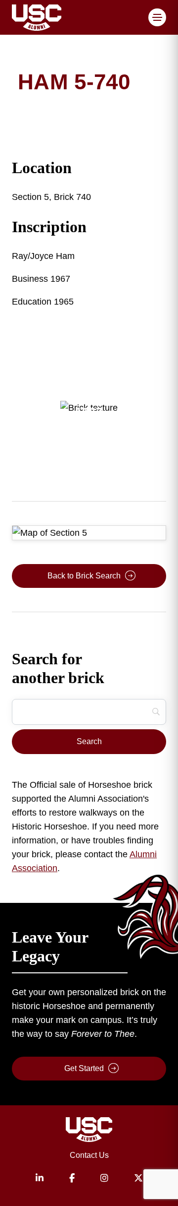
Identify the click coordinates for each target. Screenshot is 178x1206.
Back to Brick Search (84, 575)
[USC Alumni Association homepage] (89, 1131)
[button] (157, 17)
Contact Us (89, 1155)
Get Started (84, 1068)
